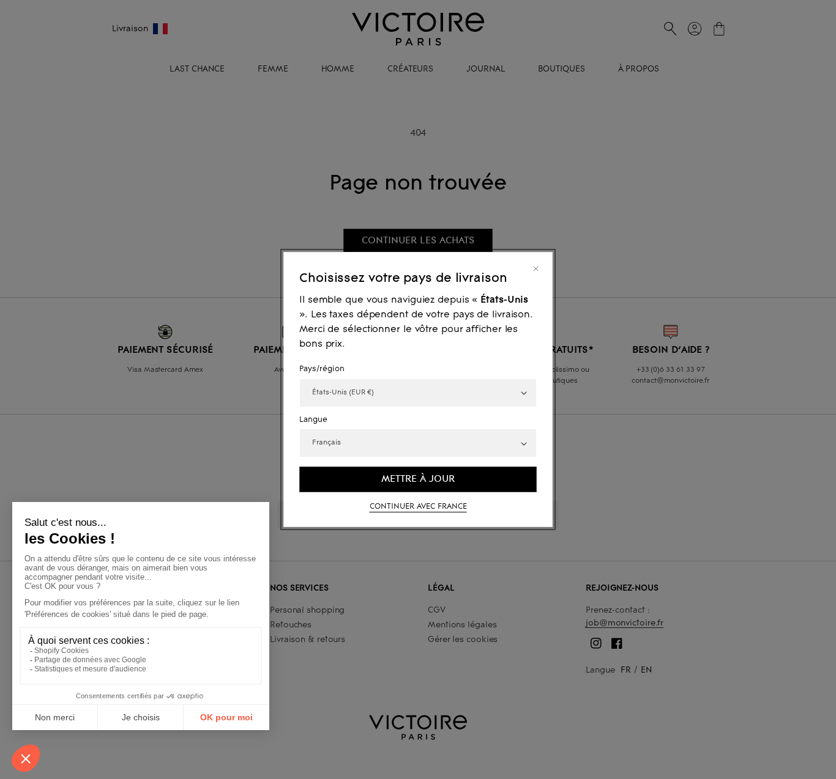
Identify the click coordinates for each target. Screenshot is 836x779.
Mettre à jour (418, 479)
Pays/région (322, 369)
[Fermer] (536, 269)
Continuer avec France (418, 507)
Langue (313, 420)
